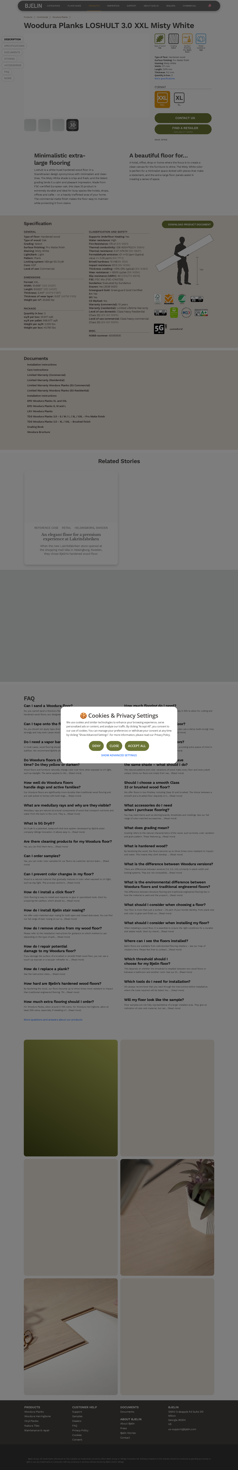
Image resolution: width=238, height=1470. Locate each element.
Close (114, 746)
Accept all (137, 746)
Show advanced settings (119, 755)
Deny (96, 746)
